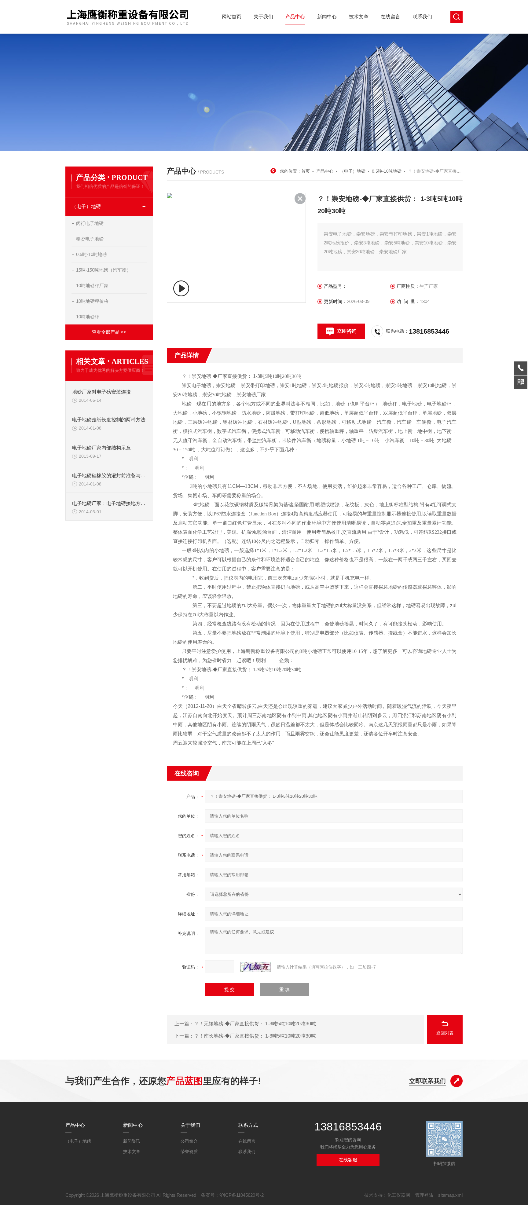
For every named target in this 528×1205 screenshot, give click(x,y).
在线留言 (390, 16)
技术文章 (359, 16)
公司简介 (189, 1141)
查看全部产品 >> (109, 332)
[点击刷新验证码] (255, 967)
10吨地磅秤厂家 (92, 285)
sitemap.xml (450, 1195)
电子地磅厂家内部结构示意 (101, 447)
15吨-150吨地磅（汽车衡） (103, 270)
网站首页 (231, 16)
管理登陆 (424, 1195)
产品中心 (295, 16)
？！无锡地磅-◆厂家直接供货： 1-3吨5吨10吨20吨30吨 (255, 1023)
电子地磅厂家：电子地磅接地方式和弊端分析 (109, 503)
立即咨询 (347, 331)
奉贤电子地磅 (90, 238)
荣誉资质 (189, 1151)
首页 (305, 171)
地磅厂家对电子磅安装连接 (101, 391)
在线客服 (348, 1159)
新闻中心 (327, 16)
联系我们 (422, 16)
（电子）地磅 (86, 206)
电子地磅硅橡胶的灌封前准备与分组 (109, 475)
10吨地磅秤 (87, 316)
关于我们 (263, 16)
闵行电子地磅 (90, 223)
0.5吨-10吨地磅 (91, 254)
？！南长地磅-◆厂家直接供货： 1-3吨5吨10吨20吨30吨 (255, 1035)
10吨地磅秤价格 (92, 301)
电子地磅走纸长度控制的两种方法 (108, 419)
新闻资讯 (131, 1141)
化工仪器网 (398, 1195)
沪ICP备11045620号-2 (241, 1195)
